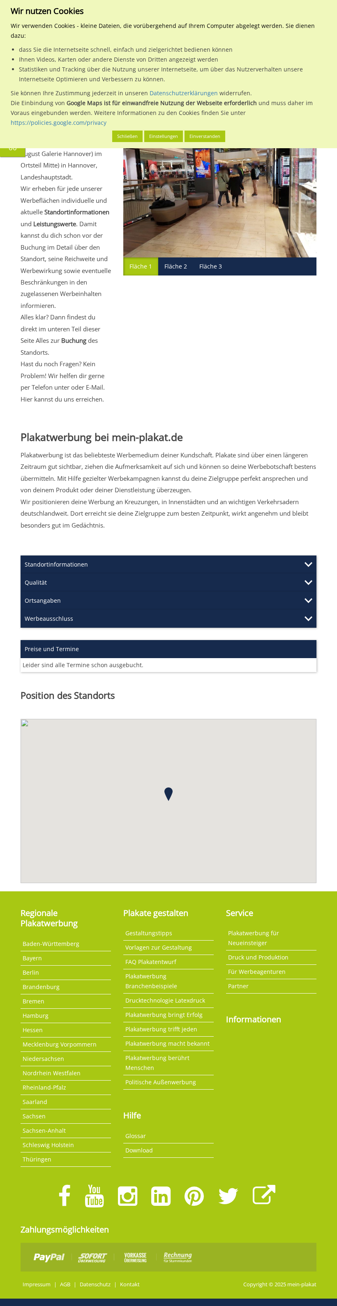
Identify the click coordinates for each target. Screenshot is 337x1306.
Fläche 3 (210, 266)
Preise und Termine (52, 649)
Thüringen (37, 1159)
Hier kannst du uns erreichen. (62, 399)
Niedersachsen (43, 1059)
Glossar (135, 1136)
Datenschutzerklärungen (184, 93)
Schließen (127, 136)
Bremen (33, 1001)
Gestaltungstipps (148, 933)
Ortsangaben (43, 600)
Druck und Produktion (258, 957)
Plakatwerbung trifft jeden (161, 1029)
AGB (65, 1284)
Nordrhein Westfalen (52, 1073)
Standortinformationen (56, 564)
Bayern (32, 958)
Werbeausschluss (49, 618)
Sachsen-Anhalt (44, 1130)
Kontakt (130, 1284)
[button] (168, 794)
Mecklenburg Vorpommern (60, 1044)
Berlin (31, 972)
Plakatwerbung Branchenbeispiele (151, 981)
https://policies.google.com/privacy (58, 122)
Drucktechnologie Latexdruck (165, 1000)
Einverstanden (204, 136)
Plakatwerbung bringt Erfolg (164, 1015)
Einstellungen (163, 136)
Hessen (33, 1030)
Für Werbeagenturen (257, 971)
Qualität (36, 582)
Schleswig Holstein (48, 1145)
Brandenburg (41, 987)
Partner (238, 986)
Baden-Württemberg (51, 944)
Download (139, 1150)
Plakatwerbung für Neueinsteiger (253, 938)
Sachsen (34, 1116)
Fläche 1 (140, 266)
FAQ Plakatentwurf (150, 962)
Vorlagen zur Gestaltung (158, 947)
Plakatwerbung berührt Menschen (157, 1063)
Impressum (37, 1284)
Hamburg (35, 1015)
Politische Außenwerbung (160, 1082)
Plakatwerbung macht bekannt (167, 1043)
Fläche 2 (175, 266)
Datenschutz (95, 1284)
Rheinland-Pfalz (44, 1087)
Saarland (35, 1102)
